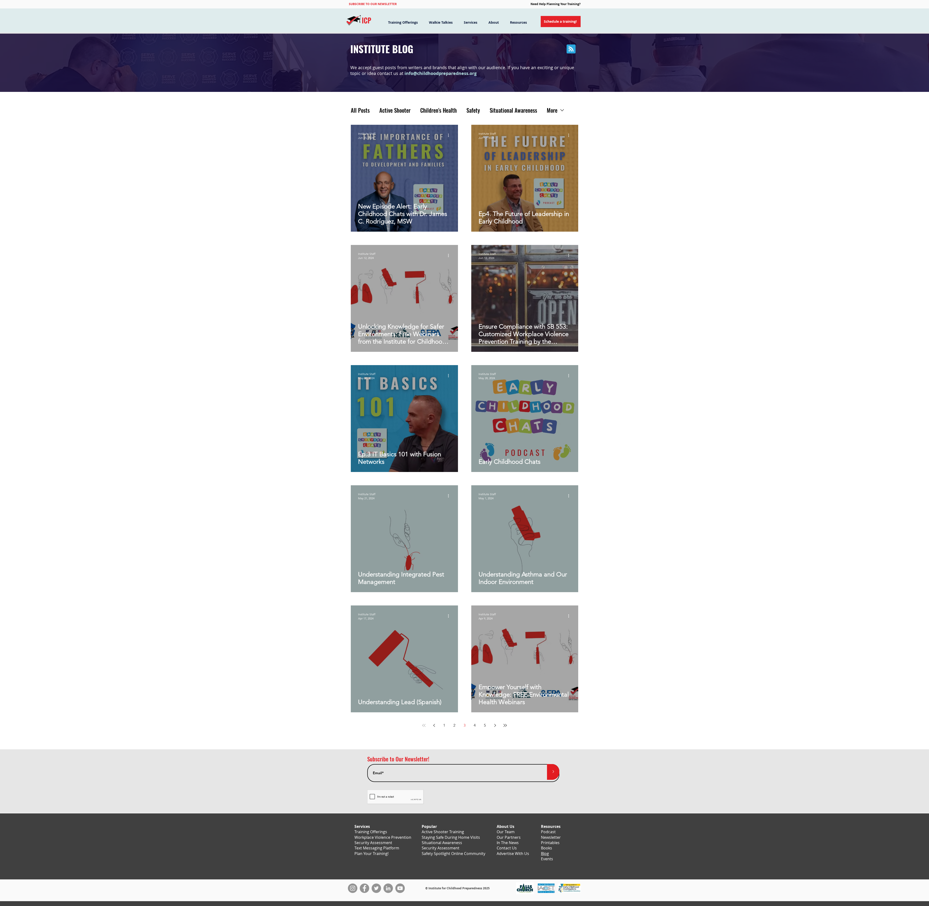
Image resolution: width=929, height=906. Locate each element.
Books (546, 848)
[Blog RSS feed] (571, 49)
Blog (545, 853)
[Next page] (495, 725)
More (552, 110)
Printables (550, 842)
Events (547, 859)
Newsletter (551, 837)
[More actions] (450, 135)
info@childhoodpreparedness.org (441, 73)
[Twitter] (376, 888)
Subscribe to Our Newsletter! (398, 759)
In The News (508, 842)
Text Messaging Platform (376, 848)
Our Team (506, 831)
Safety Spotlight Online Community (453, 853)
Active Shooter (395, 110)
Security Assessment (373, 842)
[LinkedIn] (388, 888)
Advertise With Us (513, 853)
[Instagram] (352, 888)
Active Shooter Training (443, 831)
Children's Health (438, 110)
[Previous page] (434, 725)
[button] (373, 4)
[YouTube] (400, 888)
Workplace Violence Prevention (382, 837)
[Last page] (505, 725)
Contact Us (507, 848)
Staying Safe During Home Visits (451, 837)
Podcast (548, 831)
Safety (473, 110)
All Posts (360, 110)
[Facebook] (364, 888)
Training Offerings (370, 831)
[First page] (424, 725)
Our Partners (509, 837)
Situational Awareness (513, 110)
